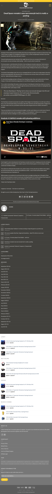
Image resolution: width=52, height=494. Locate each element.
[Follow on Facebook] (2, 435)
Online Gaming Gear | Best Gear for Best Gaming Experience (24, 192)
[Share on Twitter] (25, 197)
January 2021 (4, 287)
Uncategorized (4, 258)
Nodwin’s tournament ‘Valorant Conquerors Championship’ (18, 246)
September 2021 (5, 266)
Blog (24, 490)
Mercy (2, 463)
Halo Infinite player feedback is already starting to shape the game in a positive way (24, 228)
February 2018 (4, 313)
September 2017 (5, 321)
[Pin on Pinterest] (30, 197)
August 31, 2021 (26, 95)
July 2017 (3, 326)
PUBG (40, 463)
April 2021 (3, 279)
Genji (33, 461)
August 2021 (4, 269)
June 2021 (3, 274)
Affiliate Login (4, 454)
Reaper (44, 463)
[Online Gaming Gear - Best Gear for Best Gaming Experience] (26, 5)
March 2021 (4, 282)
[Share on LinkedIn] (32, 197)
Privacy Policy (4, 443)
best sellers (3, 461)
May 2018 (3, 305)
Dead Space (34, 52)
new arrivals (16, 463)
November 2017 (5, 316)
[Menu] (2, 5)
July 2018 (3, 303)
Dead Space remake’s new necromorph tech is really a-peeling (19, 241)
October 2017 (4, 319)
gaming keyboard (20, 461)
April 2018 (3, 308)
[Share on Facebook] (22, 197)
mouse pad (11, 463)
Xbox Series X (14, 56)
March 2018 (4, 311)
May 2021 (3, 277)
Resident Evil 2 (31, 177)
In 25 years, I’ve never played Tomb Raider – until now (17, 237)
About (20, 490)
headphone (37, 461)
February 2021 (4, 284)
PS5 (9, 56)
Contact (28, 490)
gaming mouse (27, 461)
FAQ (32, 490)
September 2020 (5, 297)
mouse (6, 463)
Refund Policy (4, 446)
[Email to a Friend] (27, 197)
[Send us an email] (5, 435)
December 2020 (5, 290)
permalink (37, 201)
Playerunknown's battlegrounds (32, 463)
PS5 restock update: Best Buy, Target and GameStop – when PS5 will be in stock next (24, 233)
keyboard (46, 461)
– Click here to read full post (17, 188)
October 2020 (4, 295)
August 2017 (4, 324)
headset (41, 461)
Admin (32, 19)
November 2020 (5, 292)
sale (47, 463)
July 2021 (3, 271)
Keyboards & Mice (26, 11)
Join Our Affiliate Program (7, 451)
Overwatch (22, 463)
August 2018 (4, 300)
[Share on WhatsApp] (20, 197)
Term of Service (4, 448)
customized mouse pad (11, 461)
